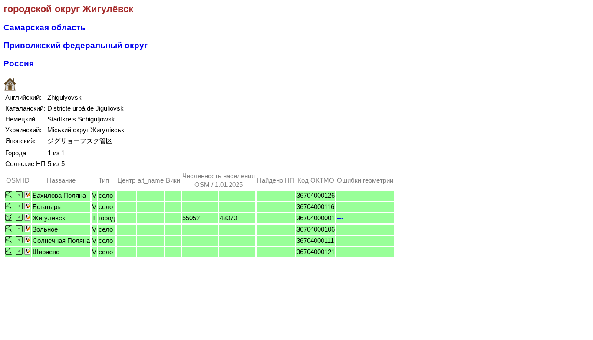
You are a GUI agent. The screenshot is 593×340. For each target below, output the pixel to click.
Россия (18, 63)
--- (340, 218)
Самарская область (44, 27)
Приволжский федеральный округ (75, 45)
